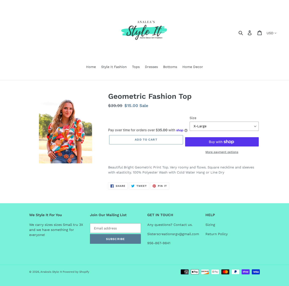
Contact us (182, 225)
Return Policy (216, 234)
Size (193, 118)
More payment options (221, 152)
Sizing (211, 225)
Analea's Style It (51, 271)
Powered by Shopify (76, 271)
